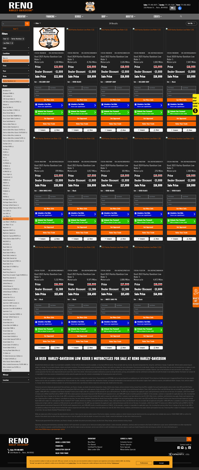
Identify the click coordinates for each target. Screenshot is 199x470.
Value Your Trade (49, 124)
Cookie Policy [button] (72, 463)
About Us (58, 439)
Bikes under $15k (94, 449)
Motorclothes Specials (128, 449)
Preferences (144, 463)
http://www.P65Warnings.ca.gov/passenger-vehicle (50, 429)
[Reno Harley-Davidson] (22, 7)
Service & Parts (126, 439)
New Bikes (91, 441)
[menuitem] (16, 58)
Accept (161, 463)
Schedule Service (126, 441)
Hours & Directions (62, 442)
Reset (15, 29)
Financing (59, 446)
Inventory (92, 439)
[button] (180, 8)
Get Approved (49, 118)
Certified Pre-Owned (95, 446)
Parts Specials (125, 446)
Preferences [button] (115, 463)
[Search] (27, 24)
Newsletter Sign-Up (62, 450)
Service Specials (125, 444)
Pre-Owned (92, 444)
